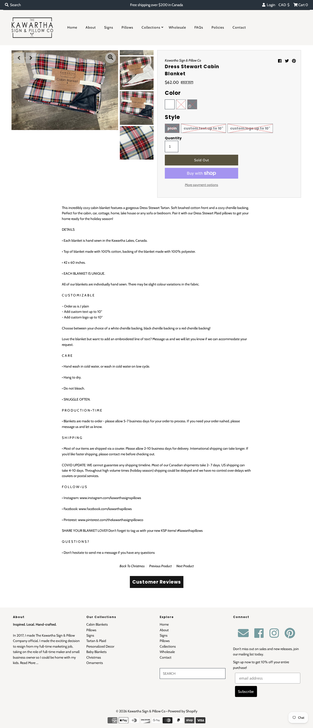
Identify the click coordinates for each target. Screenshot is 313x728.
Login (270, 5)
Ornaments (94, 663)
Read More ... (29, 663)
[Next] (31, 58)
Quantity (173, 138)
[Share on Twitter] (287, 61)
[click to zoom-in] (110, 58)
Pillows (127, 27)
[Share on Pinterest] (294, 61)
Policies (218, 27)
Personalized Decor (100, 646)
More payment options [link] (201, 185)
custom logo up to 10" (250, 128)
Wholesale (177, 27)
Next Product (185, 566)
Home (72, 27)
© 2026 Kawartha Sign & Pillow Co (141, 711)
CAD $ (284, 5)
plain (172, 128)
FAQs (198, 27)
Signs (108, 27)
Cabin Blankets (97, 624)
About (91, 27)
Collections (151, 27)
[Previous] (19, 58)
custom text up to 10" (203, 128)
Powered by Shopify (182, 711)
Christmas (138, 566)
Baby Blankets (96, 652)
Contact (239, 27)
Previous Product (160, 566)
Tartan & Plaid (96, 641)
